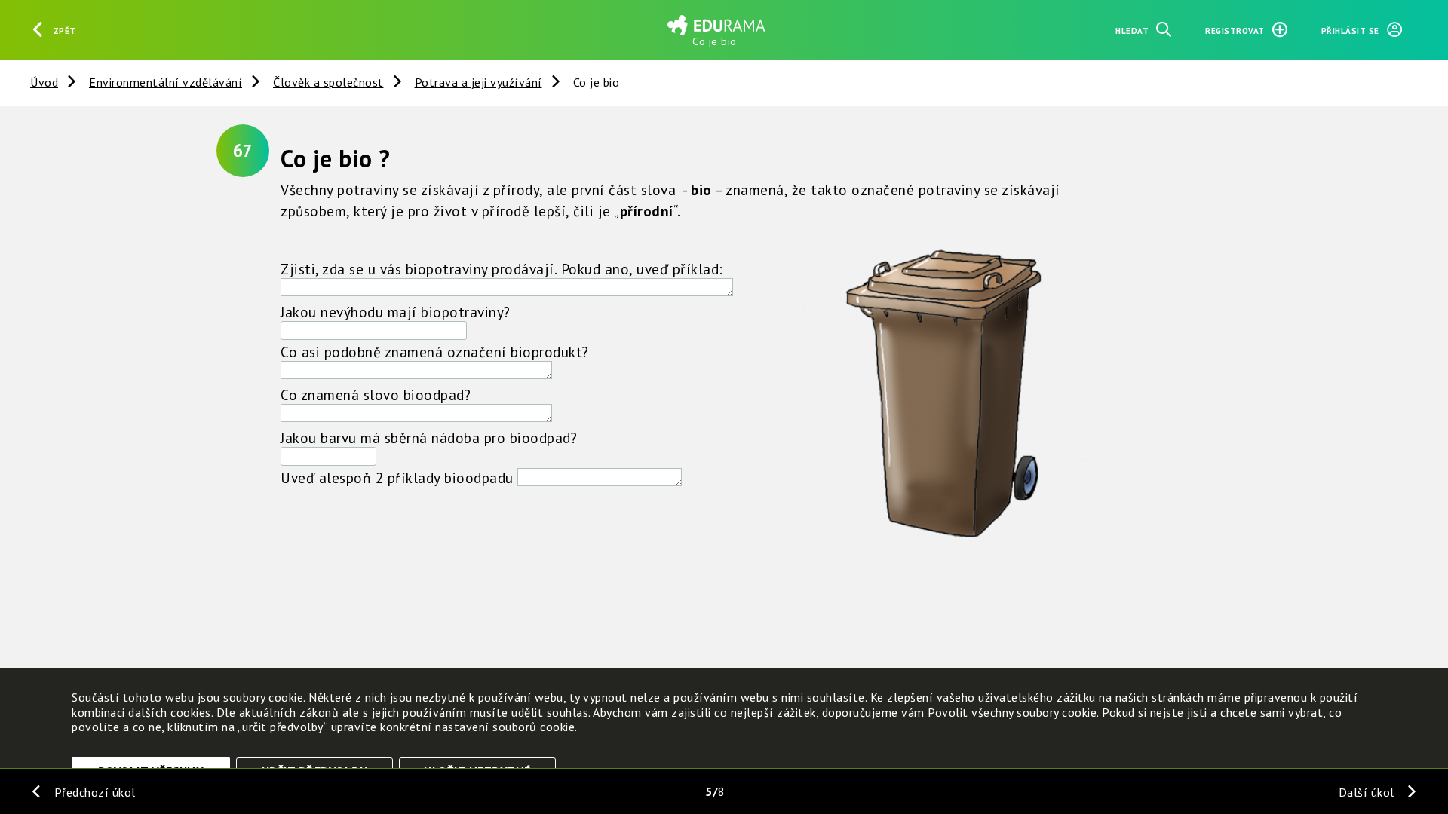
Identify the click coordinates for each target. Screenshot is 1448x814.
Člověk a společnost (328, 82)
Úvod (44, 82)
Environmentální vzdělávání (165, 82)
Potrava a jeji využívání (478, 82)
